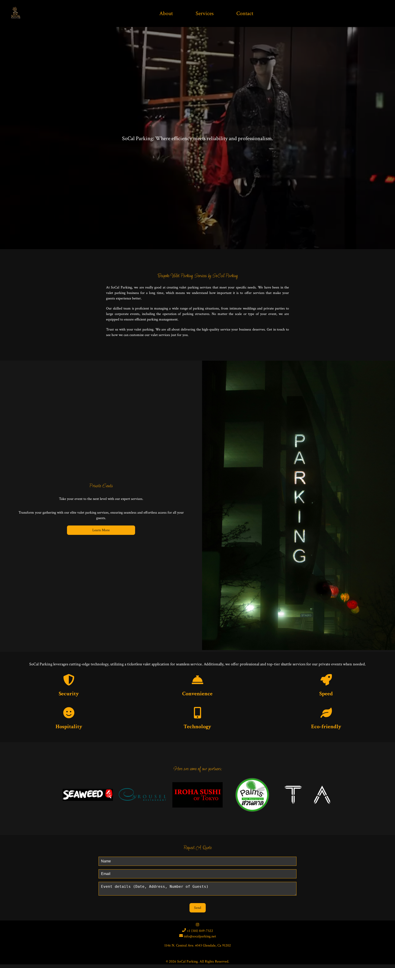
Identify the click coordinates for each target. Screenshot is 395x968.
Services (205, 13)
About (166, 13)
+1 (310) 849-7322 (199, 930)
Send (197, 907)
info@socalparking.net (199, 936)
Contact (244, 13)
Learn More (101, 530)
